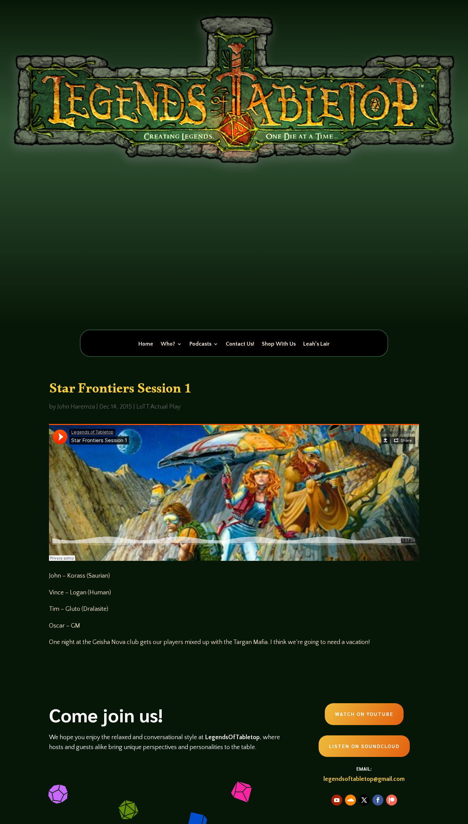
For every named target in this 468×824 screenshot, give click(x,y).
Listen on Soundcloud (364, 746)
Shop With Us (279, 344)
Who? (168, 344)
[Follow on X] (364, 800)
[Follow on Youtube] (336, 800)
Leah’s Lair (316, 344)
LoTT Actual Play (158, 406)
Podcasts (200, 344)
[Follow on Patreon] (391, 800)
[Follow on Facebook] (377, 800)
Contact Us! (240, 344)
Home (145, 344)
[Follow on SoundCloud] (350, 800)
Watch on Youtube (364, 714)
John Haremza (76, 406)
